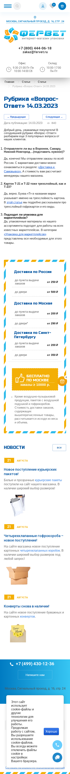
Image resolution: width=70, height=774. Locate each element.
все (59, 447)
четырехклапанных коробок (40, 550)
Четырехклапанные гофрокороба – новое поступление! (33, 538)
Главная (9, 82)
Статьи (26, 82)
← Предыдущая (16, 117)
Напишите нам (35, 675)
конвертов (27, 616)
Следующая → (54, 117)
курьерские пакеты (48, 480)
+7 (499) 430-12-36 (35, 663)
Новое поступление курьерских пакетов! (30, 471)
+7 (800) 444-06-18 (35, 48)
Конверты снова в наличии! (26, 606)
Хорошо (51, 731)
